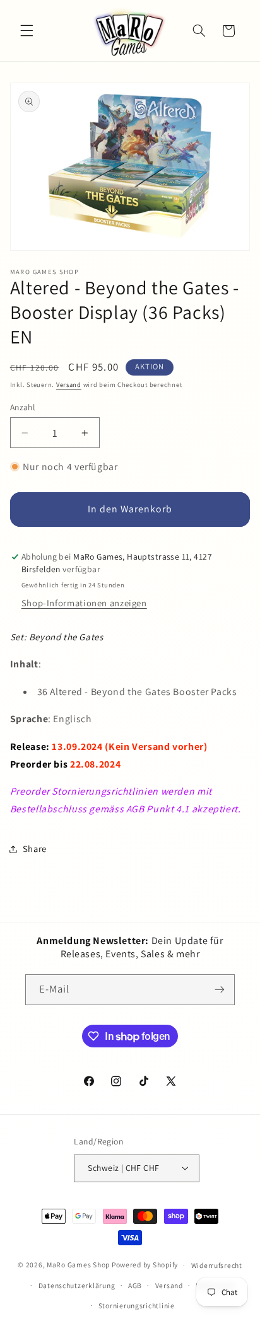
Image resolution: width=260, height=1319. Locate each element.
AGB (135, 1285)
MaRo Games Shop (78, 1264)
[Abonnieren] (219, 989)
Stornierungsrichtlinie (136, 1305)
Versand (68, 384)
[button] (26, 30)
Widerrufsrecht (216, 1265)
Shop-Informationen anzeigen (84, 603)
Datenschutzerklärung (76, 1285)
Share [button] (35, 849)
